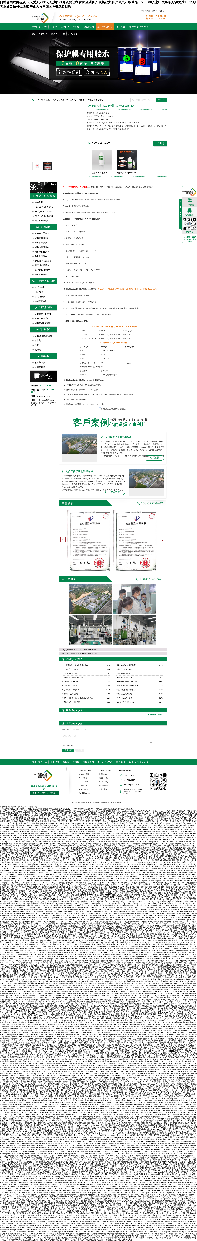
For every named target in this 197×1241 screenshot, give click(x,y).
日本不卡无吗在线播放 (44, 1008)
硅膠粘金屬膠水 (42, 233)
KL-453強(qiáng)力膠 (84, 789)
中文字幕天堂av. (19, 981)
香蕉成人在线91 (99, 852)
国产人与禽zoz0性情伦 (110, 981)
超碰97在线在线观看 (133, 1010)
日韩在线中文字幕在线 (60, 872)
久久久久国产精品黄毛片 (151, 1032)
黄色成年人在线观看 (96, 858)
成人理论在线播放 (81, 961)
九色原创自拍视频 (142, 833)
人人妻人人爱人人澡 (185, 905)
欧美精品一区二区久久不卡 (125, 1098)
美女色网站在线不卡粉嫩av (147, 895)
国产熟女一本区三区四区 (178, 885)
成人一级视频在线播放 (43, 813)
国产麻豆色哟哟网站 (180, 1016)
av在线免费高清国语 (53, 1084)
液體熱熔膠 (40, 367)
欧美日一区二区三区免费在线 (157, 950)
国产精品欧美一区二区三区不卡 (150, 1004)
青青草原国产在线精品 (114, 979)
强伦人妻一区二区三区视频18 (127, 813)
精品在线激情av (183, 928)
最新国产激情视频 (16, 913)
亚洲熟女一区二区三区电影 (89, 950)
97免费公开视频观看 (159, 827)
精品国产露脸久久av (43, 944)
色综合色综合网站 (12, 1074)
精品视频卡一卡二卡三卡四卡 (166, 928)
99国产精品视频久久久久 (92, 846)
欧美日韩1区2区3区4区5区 (127, 1119)
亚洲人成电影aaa (149, 1045)
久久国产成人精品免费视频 (23, 915)
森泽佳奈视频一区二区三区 (141, 1082)
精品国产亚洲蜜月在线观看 (62, 1110)
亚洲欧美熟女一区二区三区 (160, 1117)
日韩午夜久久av (147, 889)
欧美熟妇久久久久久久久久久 (140, 811)
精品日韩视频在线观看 (20, 819)
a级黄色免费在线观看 (131, 922)
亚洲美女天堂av (19, 1047)
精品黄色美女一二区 (141, 1086)
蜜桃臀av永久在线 (163, 1131)
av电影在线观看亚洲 (82, 1127)
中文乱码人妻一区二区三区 (89, 989)
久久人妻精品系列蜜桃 (134, 1014)
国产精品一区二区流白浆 (143, 952)
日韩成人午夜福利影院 (144, 842)
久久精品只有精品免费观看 (177, 1086)
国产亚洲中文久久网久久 (167, 911)
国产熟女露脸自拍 (128, 823)
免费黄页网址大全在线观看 (57, 1098)
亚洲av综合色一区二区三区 (29, 932)
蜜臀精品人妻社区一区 (66, 998)
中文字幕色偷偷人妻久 (8, 897)
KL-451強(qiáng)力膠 (84, 793)
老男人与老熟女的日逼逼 (161, 887)
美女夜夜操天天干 (161, 835)
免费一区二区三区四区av (37, 1045)
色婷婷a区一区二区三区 (165, 895)
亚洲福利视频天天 (6, 977)
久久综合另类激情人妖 (84, 983)
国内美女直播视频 (69, 1119)
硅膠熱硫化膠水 (42, 252)
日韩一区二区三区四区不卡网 (37, 1063)
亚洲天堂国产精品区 (144, 989)
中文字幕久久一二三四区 (30, 1049)
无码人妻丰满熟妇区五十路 (50, 852)
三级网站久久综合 (111, 1047)
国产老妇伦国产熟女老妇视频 (131, 825)
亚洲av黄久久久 (53, 879)
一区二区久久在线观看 (42, 827)
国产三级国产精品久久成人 (51, 1012)
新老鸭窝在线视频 (180, 985)
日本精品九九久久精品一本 (13, 1016)
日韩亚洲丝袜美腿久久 (34, 905)
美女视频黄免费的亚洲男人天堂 (144, 1074)
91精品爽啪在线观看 (170, 922)
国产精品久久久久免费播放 (108, 1002)
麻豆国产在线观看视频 (45, 1131)
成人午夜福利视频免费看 (42, 959)
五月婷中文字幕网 (25, 868)
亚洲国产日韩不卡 (21, 946)
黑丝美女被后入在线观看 (16, 1026)
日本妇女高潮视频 (108, 821)
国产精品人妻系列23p (66, 883)
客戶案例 (120, 27)
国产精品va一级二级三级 (24, 934)
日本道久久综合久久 (99, 1016)
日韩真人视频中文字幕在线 (48, 942)
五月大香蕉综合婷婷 (118, 969)
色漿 (37, 345)
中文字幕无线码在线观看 (145, 823)
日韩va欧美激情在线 (81, 1047)
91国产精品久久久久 (40, 963)
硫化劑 (38, 340)
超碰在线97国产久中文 (179, 887)
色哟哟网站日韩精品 (114, 1084)
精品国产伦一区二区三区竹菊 (58, 1004)
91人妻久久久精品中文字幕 (61, 1090)
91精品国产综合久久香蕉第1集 (57, 846)
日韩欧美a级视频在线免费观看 (99, 901)
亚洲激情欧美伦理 (63, 1086)
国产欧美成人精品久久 (145, 1090)
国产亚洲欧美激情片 (21, 885)
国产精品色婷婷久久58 (102, 969)
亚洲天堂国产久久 (150, 1051)
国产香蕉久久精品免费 (126, 879)
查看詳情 (154, 458)
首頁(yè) (56, 100)
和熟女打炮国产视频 (187, 1037)
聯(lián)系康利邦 (144, 11)
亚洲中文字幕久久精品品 (139, 998)
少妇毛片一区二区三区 (181, 1121)
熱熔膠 (53, 27)
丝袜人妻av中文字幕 (28, 1131)
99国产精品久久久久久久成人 (181, 1110)
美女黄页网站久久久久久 (82, 854)
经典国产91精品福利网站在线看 (20, 909)
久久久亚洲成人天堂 (156, 1055)
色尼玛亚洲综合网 (49, 1024)
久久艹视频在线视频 (133, 946)
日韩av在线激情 (92, 1135)
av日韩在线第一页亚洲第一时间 (183, 989)
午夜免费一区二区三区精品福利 (172, 959)
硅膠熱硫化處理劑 (43, 323)
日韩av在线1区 (39, 1035)
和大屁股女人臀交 (122, 876)
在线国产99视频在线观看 (79, 936)
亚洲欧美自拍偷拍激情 (145, 864)
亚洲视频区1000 (163, 1051)
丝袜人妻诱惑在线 (128, 1076)
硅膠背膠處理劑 (42, 318)
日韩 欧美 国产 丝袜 (130, 1084)
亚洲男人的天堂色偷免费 (134, 862)
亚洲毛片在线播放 (56, 987)
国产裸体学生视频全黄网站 (163, 973)
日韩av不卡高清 (62, 829)
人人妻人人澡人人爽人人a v (68, 885)
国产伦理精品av (49, 985)
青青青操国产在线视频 (143, 1041)
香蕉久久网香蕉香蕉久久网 (141, 827)
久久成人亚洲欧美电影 (12, 979)
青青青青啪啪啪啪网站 (33, 1127)
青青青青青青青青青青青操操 (100, 1059)
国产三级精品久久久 (99, 1084)
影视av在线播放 (87, 1028)
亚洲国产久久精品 (133, 985)
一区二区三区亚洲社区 (24, 881)
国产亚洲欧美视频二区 (20, 1057)
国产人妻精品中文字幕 (150, 1043)
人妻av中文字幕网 (28, 944)
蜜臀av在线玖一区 (72, 1115)
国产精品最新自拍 (138, 983)
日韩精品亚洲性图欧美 (122, 996)
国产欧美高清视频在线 (45, 991)
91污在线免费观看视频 (74, 1063)
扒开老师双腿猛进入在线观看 (28, 815)
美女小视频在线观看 (34, 1135)
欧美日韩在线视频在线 (17, 905)
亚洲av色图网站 (134, 872)
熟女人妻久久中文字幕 (27, 840)
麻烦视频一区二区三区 (34, 1051)
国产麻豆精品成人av (92, 868)
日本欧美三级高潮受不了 (104, 819)
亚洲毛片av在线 (158, 954)
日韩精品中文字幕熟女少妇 (33, 889)
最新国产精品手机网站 (89, 928)
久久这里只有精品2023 (15, 842)
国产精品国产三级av (17, 1002)
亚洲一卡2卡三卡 (15, 844)
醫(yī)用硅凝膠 (41, 220)
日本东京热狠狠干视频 (78, 815)
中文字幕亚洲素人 (135, 815)
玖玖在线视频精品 (98, 825)
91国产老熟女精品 (150, 1080)
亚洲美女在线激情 (48, 922)
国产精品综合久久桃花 (51, 905)
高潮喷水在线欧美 (151, 1127)
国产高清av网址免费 (97, 1045)
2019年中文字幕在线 (177, 938)
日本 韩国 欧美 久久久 (61, 957)
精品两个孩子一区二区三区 (73, 1018)
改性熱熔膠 (40, 362)
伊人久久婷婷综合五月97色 (178, 842)
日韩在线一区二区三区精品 (174, 971)
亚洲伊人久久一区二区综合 (162, 1069)
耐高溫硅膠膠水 (42, 265)
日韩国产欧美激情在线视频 (49, 815)
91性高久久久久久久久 (89, 1080)
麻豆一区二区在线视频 (49, 1002)
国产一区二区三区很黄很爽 (109, 883)
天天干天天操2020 (68, 852)
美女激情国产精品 (88, 1067)
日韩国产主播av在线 (159, 903)
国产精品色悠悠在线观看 (70, 965)
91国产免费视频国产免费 (177, 848)
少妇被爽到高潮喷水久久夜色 (122, 1129)
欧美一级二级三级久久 (51, 1076)
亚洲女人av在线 (100, 977)
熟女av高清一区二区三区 (84, 905)
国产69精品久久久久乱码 (62, 918)
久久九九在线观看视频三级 (78, 915)
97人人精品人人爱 (110, 913)
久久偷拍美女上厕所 (13, 852)
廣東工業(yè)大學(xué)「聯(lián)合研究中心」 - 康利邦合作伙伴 (104, 789)
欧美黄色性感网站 (164, 876)
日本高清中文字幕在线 (187, 846)
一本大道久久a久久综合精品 (179, 1024)
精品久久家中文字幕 (120, 889)
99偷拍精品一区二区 (181, 965)
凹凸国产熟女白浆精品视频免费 (113, 1032)
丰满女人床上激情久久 (8, 959)
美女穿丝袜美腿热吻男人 (126, 858)
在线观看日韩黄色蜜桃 (66, 1030)
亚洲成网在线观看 (96, 1076)
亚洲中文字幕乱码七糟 (86, 1053)
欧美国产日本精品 (91, 876)
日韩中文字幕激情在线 (86, 1139)
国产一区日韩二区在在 (176, 831)
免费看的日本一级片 (179, 897)
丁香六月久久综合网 (86, 1012)
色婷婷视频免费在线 (141, 1129)
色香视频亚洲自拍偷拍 (160, 977)
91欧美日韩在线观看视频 (158, 967)
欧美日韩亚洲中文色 (90, 1069)
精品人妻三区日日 (84, 823)
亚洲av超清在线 (185, 907)
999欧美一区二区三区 (101, 940)
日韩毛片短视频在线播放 (66, 1106)
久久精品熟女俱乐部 (107, 963)
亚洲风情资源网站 (125, 983)
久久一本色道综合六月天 (176, 909)
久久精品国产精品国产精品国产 (85, 864)
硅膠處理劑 (88, 27)
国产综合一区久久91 (63, 895)
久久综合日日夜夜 (165, 1057)
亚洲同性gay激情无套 (147, 1024)
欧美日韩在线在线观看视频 (135, 848)
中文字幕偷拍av (105, 1026)
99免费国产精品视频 (178, 1041)
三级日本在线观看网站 (139, 996)
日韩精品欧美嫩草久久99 (115, 862)
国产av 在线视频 (86, 965)
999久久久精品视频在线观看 (16, 870)
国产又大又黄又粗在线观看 (160, 899)
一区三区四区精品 (30, 821)
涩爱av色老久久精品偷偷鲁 (160, 854)
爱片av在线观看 (181, 1076)
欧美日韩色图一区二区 (87, 1043)
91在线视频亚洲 (90, 948)
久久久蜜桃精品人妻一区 (102, 1092)
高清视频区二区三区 (114, 905)
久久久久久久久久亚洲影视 (18, 856)
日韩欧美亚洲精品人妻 (112, 944)
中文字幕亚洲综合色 (172, 883)
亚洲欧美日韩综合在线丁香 (123, 819)
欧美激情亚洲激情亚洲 (133, 1032)
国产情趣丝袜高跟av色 (11, 835)
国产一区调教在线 (15, 899)
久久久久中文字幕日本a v (106, 948)
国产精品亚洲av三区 (49, 1104)
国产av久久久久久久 (14, 961)
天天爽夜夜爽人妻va (63, 903)
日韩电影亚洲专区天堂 (121, 870)
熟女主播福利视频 (75, 881)
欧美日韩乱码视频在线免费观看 (80, 829)
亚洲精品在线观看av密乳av (42, 881)
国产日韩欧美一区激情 (37, 1092)
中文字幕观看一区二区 (35, 870)
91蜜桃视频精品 (82, 907)
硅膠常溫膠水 (41, 256)
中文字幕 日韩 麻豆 (150, 876)
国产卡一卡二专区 (112, 842)
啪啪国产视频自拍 (49, 961)
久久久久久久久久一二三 (170, 837)
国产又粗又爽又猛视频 (133, 835)
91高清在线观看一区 (130, 1020)
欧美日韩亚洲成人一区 (131, 1037)
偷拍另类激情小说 (173, 957)
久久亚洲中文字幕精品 (177, 1012)
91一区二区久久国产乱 (64, 946)
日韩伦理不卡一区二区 (129, 1108)
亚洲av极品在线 (128, 1041)
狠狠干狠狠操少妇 (54, 823)
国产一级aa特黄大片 (142, 1049)
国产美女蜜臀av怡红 (57, 850)
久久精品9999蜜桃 (58, 959)
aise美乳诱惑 (104, 1000)
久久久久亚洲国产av (23, 1096)
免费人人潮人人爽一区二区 (141, 924)
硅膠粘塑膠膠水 (96, 100)
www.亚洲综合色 (33, 893)
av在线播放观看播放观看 (63, 991)
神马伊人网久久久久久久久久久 (145, 1059)
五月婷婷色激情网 (133, 893)
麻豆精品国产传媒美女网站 (182, 866)
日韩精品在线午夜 (96, 1119)
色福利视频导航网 (87, 1041)
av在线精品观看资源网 (65, 1006)
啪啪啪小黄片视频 (82, 1119)
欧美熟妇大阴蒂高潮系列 (158, 934)
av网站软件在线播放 (67, 901)
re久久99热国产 (164, 840)
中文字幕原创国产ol (69, 893)
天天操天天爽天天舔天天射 (126, 989)
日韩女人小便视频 (182, 870)
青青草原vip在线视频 (28, 1006)
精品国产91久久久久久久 (146, 928)
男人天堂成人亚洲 (116, 1090)
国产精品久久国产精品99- (144, 891)
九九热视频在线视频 (102, 1055)
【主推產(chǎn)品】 (86, 770)
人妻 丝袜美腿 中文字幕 (181, 1039)
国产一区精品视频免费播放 (163, 864)
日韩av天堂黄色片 (152, 983)
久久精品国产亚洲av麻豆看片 (148, 1020)
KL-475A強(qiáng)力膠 (84, 782)
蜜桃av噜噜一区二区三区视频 (185, 895)
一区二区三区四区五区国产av (127, 885)
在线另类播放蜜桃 (116, 1000)
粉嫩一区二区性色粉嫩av (166, 893)
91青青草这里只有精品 (53, 1065)
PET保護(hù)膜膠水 (44, 207)
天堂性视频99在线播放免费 (18, 1098)
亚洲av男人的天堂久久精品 (146, 979)
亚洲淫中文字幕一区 (53, 856)
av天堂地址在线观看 (79, 1090)
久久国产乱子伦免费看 (59, 813)
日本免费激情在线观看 (140, 1123)
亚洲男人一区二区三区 (143, 977)
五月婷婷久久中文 (126, 883)
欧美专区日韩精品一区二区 (27, 954)
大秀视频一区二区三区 (37, 817)
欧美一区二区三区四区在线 (142, 1078)
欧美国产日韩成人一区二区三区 (26, 971)
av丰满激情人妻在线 (159, 1113)
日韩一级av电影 (130, 901)
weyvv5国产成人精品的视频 (31, 969)
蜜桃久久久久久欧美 (87, 977)
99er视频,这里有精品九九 (53, 1125)
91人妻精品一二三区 (137, 907)
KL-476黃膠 (83, 778)
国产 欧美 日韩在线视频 (87, 885)
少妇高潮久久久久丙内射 (96, 842)
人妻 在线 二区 (41, 1074)
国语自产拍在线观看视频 (177, 924)
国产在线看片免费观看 (58, 833)
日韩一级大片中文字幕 (17, 1125)
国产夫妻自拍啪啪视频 (184, 911)
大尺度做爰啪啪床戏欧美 (19, 860)
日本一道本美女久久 (55, 1119)
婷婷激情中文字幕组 (82, 998)
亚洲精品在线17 (13, 1086)
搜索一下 (161, 100)
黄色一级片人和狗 (121, 1102)
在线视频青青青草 (121, 1110)
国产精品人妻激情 (10, 1037)
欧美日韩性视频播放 (34, 1076)
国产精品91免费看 (23, 1090)
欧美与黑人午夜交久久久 (93, 897)
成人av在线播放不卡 (121, 846)
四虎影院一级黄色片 (58, 1022)
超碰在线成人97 (67, 856)
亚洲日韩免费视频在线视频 (15, 1080)
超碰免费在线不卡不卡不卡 (112, 1037)
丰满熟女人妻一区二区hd (132, 965)
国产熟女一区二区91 (115, 971)
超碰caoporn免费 (148, 835)
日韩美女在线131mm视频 (179, 1115)
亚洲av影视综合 (88, 1055)
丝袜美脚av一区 (17, 926)
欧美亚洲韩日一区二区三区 (126, 864)
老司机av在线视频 (145, 831)
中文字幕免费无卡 (115, 823)
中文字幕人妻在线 (75, 846)
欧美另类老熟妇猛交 (45, 918)
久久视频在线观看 (164, 1110)
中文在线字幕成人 (174, 996)
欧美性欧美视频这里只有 (176, 827)
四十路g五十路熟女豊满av (92, 879)
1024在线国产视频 (169, 932)
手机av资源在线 (135, 1043)
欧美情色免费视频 (13, 993)
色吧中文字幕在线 (54, 1074)
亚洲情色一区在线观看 (159, 909)
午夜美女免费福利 (33, 977)
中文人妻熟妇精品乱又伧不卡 (156, 848)
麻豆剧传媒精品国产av (158, 1100)
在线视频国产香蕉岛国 (14, 825)
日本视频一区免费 (188, 918)
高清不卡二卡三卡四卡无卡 (32, 961)
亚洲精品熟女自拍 (163, 813)
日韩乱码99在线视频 (73, 850)
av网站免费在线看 (38, 846)
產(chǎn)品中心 (105, 27)
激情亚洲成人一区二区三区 (37, 1010)
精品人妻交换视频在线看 (21, 829)
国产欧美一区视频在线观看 (15, 928)
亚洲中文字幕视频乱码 (92, 833)
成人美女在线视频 (106, 848)
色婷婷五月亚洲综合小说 (183, 825)
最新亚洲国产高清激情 (51, 901)
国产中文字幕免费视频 (81, 946)
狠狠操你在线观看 (75, 872)
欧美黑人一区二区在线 (159, 918)
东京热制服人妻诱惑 (120, 1127)
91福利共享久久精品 (115, 922)
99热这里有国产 (159, 1078)
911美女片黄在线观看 (120, 872)
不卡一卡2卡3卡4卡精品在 (108, 1133)
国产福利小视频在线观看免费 (63, 954)
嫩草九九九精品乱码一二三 (170, 1032)
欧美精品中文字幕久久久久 (23, 862)
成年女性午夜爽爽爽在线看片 (94, 1018)
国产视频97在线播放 (76, 948)
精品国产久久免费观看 (149, 915)
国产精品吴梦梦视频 (26, 1067)
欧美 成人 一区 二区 (106, 975)
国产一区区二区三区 (94, 1032)
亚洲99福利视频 (100, 918)
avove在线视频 (15, 866)
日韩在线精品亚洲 (107, 1110)
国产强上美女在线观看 (100, 823)
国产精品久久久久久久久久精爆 (181, 981)
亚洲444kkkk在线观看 (176, 835)
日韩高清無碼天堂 (6, 985)
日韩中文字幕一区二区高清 (138, 948)
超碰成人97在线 (8, 837)
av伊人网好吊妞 (125, 924)
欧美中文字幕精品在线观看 (43, 1088)
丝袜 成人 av (126, 827)
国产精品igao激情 (146, 1047)
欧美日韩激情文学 (37, 829)
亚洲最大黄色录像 (145, 1061)
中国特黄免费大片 (13, 1049)
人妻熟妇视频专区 (33, 1039)
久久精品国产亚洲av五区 (58, 928)
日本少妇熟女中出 (72, 989)
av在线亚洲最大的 (28, 866)
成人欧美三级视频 (179, 1057)
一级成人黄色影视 (160, 957)
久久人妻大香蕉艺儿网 (125, 817)
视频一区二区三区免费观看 (146, 897)
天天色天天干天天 (139, 844)
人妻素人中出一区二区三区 (80, 1121)
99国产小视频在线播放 (153, 846)
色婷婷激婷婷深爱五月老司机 (164, 819)
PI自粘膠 (39, 292)
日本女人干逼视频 (67, 1108)
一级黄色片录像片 (13, 883)
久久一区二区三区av (14, 996)
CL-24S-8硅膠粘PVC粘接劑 (86, 650)
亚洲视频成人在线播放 (34, 1024)
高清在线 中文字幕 (145, 885)
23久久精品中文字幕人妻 (45, 866)
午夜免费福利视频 (125, 1123)
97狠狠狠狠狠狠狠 (44, 821)
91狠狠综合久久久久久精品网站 (180, 889)
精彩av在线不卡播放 (69, 907)
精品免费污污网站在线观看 (105, 1125)
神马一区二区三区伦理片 (81, 920)
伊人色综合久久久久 (113, 918)
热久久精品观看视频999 (174, 891)
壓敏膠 (76, 27)
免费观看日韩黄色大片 (37, 1084)
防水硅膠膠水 (41, 274)
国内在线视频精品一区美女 (151, 1010)
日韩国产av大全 (157, 811)
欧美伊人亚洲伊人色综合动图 (166, 1053)
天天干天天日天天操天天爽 (128, 831)
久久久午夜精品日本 (80, 1096)
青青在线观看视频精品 (177, 1123)
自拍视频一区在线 (101, 911)
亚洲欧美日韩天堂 (177, 854)
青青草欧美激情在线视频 (30, 854)
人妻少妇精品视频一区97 (35, 1115)
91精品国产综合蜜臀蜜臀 (101, 854)
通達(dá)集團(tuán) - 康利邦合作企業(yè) (104, 785)
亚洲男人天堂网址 (161, 860)
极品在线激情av (140, 987)
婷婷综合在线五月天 (55, 1010)
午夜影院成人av (112, 1024)
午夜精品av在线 (149, 862)
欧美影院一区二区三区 (122, 874)
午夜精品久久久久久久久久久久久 (53, 831)
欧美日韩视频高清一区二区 (144, 852)
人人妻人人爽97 (110, 1100)
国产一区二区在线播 (12, 911)
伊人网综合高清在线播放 (112, 1076)
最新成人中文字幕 (27, 813)
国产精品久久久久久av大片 (18, 1084)
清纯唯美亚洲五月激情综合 (67, 1139)
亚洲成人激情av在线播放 (99, 946)
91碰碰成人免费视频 (180, 1069)
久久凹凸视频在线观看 (142, 909)
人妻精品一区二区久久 (122, 998)
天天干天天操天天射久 (84, 926)
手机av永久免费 (118, 1067)
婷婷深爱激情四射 (20, 977)
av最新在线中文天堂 (21, 817)
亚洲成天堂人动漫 (22, 1108)
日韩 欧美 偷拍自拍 (108, 1039)
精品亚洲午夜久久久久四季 (36, 837)
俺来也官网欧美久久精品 (32, 811)
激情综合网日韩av (49, 946)
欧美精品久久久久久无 (27, 1074)
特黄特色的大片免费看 (168, 1020)
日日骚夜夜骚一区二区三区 (88, 934)
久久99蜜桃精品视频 (160, 952)
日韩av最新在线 (68, 909)
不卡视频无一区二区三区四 (92, 821)
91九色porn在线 (168, 1018)
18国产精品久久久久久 (162, 1047)
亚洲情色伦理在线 (117, 1035)
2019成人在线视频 (96, 936)
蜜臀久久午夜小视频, (75, 813)
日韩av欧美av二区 (176, 1074)
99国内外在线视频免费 (94, 991)
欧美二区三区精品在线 (45, 1071)
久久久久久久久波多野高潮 (113, 932)
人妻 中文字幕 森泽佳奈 (187, 975)
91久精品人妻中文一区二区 (74, 876)
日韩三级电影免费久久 (168, 815)
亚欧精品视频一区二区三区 (114, 1028)
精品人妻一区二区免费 (134, 1045)
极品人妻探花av (69, 1125)
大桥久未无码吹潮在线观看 (144, 1121)
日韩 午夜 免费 (38, 1037)
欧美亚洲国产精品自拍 (39, 823)
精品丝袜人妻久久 (81, 909)
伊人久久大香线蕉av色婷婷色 (57, 948)
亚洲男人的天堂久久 (96, 913)
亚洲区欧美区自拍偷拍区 (163, 1121)
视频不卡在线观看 (36, 1108)
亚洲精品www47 (109, 991)
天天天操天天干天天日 (126, 913)
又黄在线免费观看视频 (26, 833)
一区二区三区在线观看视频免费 (54, 1135)
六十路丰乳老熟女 (155, 948)
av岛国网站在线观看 (26, 835)
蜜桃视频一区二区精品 (56, 924)
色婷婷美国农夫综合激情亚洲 (101, 920)
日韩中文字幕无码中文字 (27, 957)
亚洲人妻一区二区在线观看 (98, 866)
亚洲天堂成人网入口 (112, 825)
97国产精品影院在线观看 (120, 1051)
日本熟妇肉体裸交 (71, 934)
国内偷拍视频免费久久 (165, 1059)
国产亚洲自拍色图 (9, 1096)
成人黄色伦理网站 (52, 860)
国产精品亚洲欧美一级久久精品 (94, 862)
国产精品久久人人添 (14, 987)
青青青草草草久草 (20, 887)
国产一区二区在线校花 (151, 815)
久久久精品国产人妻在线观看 (122, 909)
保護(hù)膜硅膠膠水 (44, 211)
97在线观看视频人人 (168, 920)
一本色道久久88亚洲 (159, 831)
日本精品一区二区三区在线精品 (163, 821)
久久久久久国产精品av (156, 883)
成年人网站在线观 (107, 868)
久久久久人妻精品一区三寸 (157, 996)
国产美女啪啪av (162, 1012)
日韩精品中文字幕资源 (10, 840)
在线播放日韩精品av (39, 879)
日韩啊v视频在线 (145, 1035)
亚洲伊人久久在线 (69, 913)
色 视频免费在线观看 (28, 993)
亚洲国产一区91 (94, 893)
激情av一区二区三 (58, 821)
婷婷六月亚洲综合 (122, 811)
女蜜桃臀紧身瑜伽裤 (72, 1035)
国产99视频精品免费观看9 (45, 903)
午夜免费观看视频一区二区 (119, 907)
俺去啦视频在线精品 (63, 1113)
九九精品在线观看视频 (20, 967)
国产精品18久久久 (187, 1113)
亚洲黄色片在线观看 (91, 1002)
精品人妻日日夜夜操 (170, 833)
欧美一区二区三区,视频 (69, 1016)
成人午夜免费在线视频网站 (145, 1098)
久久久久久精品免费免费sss (54, 1115)
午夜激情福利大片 (136, 876)
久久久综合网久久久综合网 (35, 1080)
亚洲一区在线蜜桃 (155, 833)
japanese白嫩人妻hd (71, 950)
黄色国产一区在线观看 (180, 852)
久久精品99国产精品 (36, 967)
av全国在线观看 (152, 987)
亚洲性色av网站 (181, 819)
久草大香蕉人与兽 (151, 840)
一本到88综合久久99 (58, 944)
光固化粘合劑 (41, 301)
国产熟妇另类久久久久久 (177, 1119)
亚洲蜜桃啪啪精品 (74, 1098)
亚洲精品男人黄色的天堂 (141, 854)
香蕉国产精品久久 (130, 1090)
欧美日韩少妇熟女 (92, 959)
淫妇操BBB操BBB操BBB (167, 1002)
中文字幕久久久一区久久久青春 (76, 891)
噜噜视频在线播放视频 (124, 959)
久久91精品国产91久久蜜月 (111, 915)
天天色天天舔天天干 (78, 979)
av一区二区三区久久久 (144, 1096)
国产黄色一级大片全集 (146, 860)
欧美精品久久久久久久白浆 (76, 1135)
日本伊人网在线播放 (83, 1065)
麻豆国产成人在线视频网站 (89, 1000)
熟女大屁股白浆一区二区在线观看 (12, 874)
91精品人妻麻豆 (101, 1030)
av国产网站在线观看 (133, 911)
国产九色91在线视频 (176, 850)
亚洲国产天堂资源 (94, 844)
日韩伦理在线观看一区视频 (56, 837)
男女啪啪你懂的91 (29, 998)
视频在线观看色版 (58, 835)
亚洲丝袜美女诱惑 (98, 930)
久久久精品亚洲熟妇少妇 (89, 889)
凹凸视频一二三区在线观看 (141, 903)
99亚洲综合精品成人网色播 (30, 852)
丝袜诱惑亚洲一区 (48, 1127)
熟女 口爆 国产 (163, 881)
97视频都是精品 (72, 1051)
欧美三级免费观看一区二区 (162, 989)
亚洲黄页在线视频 (161, 1067)
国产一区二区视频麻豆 (147, 1053)
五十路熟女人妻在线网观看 (61, 842)
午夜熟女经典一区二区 (124, 844)
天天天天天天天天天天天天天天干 (141, 942)
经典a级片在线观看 (91, 1104)
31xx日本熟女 (146, 872)
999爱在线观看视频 (147, 1067)
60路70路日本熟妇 (34, 887)
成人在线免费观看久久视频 (101, 856)
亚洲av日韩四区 (51, 1080)
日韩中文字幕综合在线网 (21, 950)
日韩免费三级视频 (149, 1014)
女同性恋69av (163, 879)
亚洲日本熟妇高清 (29, 1008)
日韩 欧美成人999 (10, 815)
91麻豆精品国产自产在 (12, 940)
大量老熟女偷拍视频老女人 (56, 989)
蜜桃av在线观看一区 (69, 1129)
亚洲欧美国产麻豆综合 (48, 854)
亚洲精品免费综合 (99, 905)
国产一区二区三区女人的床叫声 (167, 862)
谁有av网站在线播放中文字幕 (133, 840)
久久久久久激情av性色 (80, 1102)
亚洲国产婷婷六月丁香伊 (147, 813)
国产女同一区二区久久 (64, 1094)
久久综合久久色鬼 (88, 811)
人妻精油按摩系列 (75, 1082)
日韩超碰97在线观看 (136, 846)
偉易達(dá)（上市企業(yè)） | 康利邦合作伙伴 (104, 774)
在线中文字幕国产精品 (60, 848)
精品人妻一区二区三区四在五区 (132, 944)
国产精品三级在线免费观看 (67, 969)
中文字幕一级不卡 (85, 930)
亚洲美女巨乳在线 (57, 950)
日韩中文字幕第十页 (33, 1002)
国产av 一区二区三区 (160, 842)
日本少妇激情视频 (44, 842)
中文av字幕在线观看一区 (100, 1065)
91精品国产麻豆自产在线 (43, 915)
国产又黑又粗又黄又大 (35, 1055)
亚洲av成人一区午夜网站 (59, 825)
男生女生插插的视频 (142, 899)
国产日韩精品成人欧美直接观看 (16, 965)
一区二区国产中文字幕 (71, 817)
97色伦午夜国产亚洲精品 (107, 813)
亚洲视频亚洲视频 (115, 1020)
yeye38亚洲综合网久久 (43, 983)
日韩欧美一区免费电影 (27, 1082)
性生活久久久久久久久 (25, 989)
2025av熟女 (70, 819)
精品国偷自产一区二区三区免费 (138, 1115)
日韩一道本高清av (83, 874)
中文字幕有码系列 (176, 1094)
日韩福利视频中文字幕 (106, 1106)
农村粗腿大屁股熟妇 (13, 813)
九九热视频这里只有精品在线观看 (44, 936)
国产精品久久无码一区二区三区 (15, 1000)
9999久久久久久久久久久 (119, 1135)
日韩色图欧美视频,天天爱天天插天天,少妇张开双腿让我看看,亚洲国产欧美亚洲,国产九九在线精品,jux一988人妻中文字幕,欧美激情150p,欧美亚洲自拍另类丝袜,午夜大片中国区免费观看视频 (66, 809)
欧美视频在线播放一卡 (130, 905)
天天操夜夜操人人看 (141, 926)
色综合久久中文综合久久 (175, 903)
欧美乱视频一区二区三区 (184, 1135)
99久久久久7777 (89, 952)
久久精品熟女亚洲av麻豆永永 (34, 1016)
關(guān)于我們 (39, 33)
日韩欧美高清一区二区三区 (29, 1030)
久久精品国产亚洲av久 (116, 957)
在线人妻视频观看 (156, 817)
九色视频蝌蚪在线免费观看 (62, 1008)
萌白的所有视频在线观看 (54, 1018)
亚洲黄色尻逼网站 (61, 952)
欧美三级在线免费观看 (154, 907)
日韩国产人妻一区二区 (95, 815)
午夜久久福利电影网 (182, 993)
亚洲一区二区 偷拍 (117, 1113)
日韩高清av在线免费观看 (172, 811)
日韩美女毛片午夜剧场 (136, 1127)
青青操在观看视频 (114, 1030)
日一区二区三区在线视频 (139, 870)
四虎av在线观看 (180, 1028)
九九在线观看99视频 (132, 1067)
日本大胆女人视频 (18, 850)
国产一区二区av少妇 (67, 905)
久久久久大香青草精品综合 (106, 864)
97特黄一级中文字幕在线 (128, 961)
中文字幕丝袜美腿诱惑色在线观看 (159, 874)
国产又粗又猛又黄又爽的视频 (148, 866)
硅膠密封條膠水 (42, 247)
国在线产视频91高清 (28, 973)
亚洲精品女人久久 (122, 948)
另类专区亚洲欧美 (139, 959)
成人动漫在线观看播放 (70, 1078)
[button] (162, 539)
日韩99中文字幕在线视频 (165, 944)
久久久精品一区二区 (181, 864)
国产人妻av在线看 (127, 852)
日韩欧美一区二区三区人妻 (92, 1022)
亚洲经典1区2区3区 (181, 1043)
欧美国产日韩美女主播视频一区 (147, 858)
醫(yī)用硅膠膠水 (42, 270)
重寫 (80, 750)
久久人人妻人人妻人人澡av (23, 1113)
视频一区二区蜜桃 (147, 850)
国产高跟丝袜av (5, 819)
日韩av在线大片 (43, 850)
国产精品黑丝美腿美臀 (122, 975)
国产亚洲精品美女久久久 (112, 936)
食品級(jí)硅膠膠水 (43, 261)
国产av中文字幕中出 (11, 895)
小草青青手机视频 (110, 858)
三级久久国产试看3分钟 (44, 973)
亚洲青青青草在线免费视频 (64, 866)
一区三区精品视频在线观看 (104, 942)
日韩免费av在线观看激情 (32, 1078)
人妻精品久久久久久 (29, 952)
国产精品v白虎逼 (106, 870)
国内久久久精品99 (165, 858)
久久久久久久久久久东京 (52, 1053)
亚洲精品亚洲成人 (10, 833)
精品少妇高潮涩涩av (166, 965)
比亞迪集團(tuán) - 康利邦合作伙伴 (104, 782)
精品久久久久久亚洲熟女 (103, 1006)
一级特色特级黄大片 (163, 1045)
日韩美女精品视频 (102, 1020)
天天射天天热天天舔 (180, 856)
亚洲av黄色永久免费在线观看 (18, 876)
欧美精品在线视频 (159, 1006)
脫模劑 (38, 349)
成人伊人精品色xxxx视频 (176, 1035)
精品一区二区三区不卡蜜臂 (186, 1002)
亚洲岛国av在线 (104, 938)
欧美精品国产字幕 (182, 815)
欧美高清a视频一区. (161, 889)
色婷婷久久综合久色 (39, 909)
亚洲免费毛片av (150, 938)
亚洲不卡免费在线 (110, 1119)
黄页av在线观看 (50, 870)
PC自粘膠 (39, 287)
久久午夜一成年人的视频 (48, 1030)
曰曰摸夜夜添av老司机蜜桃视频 (177, 1102)
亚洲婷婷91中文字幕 (65, 1047)
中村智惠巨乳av (116, 840)
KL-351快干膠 (84, 774)
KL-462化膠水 (84, 785)
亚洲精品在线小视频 (81, 899)
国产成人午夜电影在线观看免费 (64, 983)
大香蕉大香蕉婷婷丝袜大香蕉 (13, 1106)
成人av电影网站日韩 (113, 852)
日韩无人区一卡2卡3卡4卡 (41, 872)
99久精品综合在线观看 (163, 901)
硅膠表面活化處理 (43, 314)
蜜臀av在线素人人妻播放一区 (50, 893)
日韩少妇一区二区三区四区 (163, 1028)
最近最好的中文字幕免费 (109, 987)
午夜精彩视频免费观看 (57, 1063)
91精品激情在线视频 (41, 934)
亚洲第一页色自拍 (162, 1024)
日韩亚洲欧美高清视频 (164, 979)
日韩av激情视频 (185, 883)
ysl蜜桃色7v (178, 868)
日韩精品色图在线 (50, 1106)
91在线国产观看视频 (119, 1026)
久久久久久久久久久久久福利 (66, 1024)
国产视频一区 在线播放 (109, 887)
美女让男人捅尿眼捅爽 (65, 864)
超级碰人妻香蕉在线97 (135, 940)
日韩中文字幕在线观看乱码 (184, 944)
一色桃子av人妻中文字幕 (16, 1051)
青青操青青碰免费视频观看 (121, 903)
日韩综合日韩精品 (165, 856)
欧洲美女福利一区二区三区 (164, 961)
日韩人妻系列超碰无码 (76, 1100)
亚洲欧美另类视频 (173, 1100)
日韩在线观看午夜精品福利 (115, 930)
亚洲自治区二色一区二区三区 (123, 1006)
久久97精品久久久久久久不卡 (76, 844)
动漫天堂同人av (98, 983)
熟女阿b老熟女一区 (66, 1076)
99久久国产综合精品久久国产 (62, 840)
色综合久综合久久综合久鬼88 (120, 854)
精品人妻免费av (116, 1041)
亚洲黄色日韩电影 (141, 1055)
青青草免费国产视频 (127, 899)
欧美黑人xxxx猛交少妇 (87, 1051)
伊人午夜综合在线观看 (49, 1000)
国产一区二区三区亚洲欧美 (107, 928)
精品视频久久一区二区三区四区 (107, 952)
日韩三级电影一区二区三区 (71, 811)
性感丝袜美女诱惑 (62, 1032)
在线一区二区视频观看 (100, 829)
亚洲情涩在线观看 (88, 872)
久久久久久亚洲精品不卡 (106, 1049)
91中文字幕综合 (39, 862)
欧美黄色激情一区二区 (24, 1094)
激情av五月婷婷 (71, 1014)
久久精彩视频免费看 (88, 850)
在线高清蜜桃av (9, 1108)
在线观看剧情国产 (130, 895)
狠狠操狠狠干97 (161, 1119)
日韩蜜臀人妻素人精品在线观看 (29, 922)
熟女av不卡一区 (167, 868)
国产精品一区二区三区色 (37, 1069)
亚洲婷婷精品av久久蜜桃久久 (53, 891)
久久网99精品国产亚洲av (166, 913)
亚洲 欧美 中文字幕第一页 (85, 819)
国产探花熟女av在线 (111, 899)
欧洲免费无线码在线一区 (117, 985)
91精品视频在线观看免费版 (104, 1053)
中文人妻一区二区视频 (88, 1115)
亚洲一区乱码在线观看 (78, 1004)
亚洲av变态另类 (82, 893)
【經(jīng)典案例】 (105, 770)
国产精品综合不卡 (130, 957)
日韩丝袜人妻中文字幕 (60, 915)
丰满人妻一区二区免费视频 (89, 1074)
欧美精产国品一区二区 (152, 920)
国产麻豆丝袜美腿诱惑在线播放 (104, 837)
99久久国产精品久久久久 (11, 1053)
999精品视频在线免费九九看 (44, 1113)
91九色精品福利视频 (106, 1082)
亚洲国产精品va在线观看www (185, 961)
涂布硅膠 (39, 202)
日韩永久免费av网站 (93, 1108)
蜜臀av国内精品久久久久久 (51, 965)
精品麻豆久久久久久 (34, 1014)
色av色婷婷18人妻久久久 (11, 864)
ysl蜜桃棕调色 (31, 1117)
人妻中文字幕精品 (119, 893)
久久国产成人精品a (31, 926)
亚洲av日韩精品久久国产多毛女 (91, 817)
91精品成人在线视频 (93, 827)
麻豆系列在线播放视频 (146, 961)
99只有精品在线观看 (103, 1051)
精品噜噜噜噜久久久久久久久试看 (122, 1055)
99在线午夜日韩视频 (149, 1110)
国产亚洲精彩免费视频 (171, 907)
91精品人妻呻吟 (81, 901)
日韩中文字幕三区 (178, 874)
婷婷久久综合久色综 (126, 987)
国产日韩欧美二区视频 (75, 833)
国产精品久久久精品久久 (146, 1119)
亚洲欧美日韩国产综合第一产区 (147, 981)
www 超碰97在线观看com (68, 942)
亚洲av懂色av (132, 866)
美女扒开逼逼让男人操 (149, 946)
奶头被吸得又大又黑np (71, 911)
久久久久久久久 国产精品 (165, 1098)
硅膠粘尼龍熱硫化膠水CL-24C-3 (88, 653)
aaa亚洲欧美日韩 (9, 846)
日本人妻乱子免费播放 (117, 911)
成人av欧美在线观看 (145, 957)
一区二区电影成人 (122, 991)
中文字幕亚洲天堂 (143, 971)
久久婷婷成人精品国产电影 (73, 987)
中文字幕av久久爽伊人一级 (152, 1018)
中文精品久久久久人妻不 (152, 1016)
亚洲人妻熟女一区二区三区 (182, 1026)
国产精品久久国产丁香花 (121, 856)
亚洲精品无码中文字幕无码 (112, 897)
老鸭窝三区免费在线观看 (151, 825)
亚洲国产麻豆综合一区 (100, 985)
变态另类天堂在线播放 (37, 860)
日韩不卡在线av (20, 837)
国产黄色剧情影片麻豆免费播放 (123, 833)
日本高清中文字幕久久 (31, 1059)
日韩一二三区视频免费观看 (177, 823)
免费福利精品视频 (47, 887)
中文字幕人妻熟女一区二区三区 (87, 870)
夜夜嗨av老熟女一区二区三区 (156, 844)
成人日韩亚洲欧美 (75, 887)
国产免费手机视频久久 (77, 827)
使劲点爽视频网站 (129, 979)
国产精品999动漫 (178, 876)
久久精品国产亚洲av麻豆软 (111, 827)
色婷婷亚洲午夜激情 (153, 837)
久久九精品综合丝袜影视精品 (16, 893)
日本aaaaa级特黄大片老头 (95, 979)
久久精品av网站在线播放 (125, 1049)
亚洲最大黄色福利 (33, 1000)
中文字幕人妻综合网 (17, 891)
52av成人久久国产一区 (34, 891)
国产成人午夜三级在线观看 (128, 1024)
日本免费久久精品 (109, 817)
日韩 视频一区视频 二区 (83, 852)
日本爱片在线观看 (11, 872)
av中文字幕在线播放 (85, 1014)
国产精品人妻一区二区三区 (32, 901)
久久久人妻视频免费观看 (148, 1063)
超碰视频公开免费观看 (104, 872)
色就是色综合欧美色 (69, 874)
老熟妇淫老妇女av (91, 975)
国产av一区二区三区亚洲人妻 (14, 938)
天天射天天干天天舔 (40, 924)
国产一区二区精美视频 (54, 817)
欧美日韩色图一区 (164, 1063)
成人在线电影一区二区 (153, 1071)
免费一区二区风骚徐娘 (49, 1121)
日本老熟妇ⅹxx (106, 833)
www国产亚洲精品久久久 (60, 827)
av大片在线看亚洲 (73, 837)
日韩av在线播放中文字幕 (38, 1098)
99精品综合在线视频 (143, 918)
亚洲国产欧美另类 (61, 932)
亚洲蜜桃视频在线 (178, 901)
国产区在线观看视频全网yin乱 (184, 1059)
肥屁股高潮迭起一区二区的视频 (80, 825)
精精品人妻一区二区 (37, 1065)
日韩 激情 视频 (74, 848)
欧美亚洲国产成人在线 (44, 844)
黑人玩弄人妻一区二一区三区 (73, 981)
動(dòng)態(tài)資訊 (138, 27)
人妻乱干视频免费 (63, 936)
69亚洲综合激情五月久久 (46, 1032)
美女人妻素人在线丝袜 (148, 1012)
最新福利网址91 (94, 1110)
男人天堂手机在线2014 (27, 920)
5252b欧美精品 (175, 1051)
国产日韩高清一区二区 (174, 942)
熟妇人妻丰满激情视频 (149, 893)
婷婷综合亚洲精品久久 (47, 975)
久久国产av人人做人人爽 (187, 817)
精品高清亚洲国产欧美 (127, 842)
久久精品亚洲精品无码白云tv (87, 1133)
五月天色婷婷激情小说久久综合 (59, 1102)
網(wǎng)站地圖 (158, 11)
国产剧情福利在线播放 (43, 835)
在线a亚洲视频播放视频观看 (117, 1016)
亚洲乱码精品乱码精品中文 (91, 1039)
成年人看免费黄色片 (127, 1137)
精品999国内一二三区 (21, 1041)
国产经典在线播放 (29, 903)
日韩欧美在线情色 (127, 926)
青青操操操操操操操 (174, 926)
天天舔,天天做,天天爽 (44, 840)
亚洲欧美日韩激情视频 (186, 1088)
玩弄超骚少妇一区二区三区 (100, 903)
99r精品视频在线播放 (165, 940)
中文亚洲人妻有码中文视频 (123, 1086)
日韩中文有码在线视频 (29, 864)
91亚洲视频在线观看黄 (143, 1076)
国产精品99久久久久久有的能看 (100, 909)
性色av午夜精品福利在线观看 (122, 1059)
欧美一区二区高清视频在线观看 (146, 879)
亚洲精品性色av (181, 920)
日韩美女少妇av (28, 987)
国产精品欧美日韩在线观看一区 (58, 1045)
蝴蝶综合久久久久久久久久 (97, 973)
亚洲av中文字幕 (107, 846)
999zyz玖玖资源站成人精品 (72, 862)
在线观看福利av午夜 (136, 993)
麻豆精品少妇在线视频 (170, 846)
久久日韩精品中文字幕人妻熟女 (88, 1137)
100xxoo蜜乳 (97, 965)
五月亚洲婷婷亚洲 (170, 817)
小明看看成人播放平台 (35, 985)
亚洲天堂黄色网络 (142, 934)
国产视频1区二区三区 (175, 829)
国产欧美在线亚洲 (25, 924)
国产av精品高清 (80, 883)
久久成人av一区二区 (59, 1026)
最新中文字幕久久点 (60, 881)
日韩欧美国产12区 (150, 1094)
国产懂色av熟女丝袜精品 (183, 969)
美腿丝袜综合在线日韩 (37, 856)
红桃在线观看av (95, 915)
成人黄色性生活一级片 (158, 926)
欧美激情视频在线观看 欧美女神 (55, 1055)
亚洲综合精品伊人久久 (93, 981)
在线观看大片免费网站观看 (80, 903)
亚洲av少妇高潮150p (69, 1053)
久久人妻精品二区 (29, 825)
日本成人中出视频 (152, 856)
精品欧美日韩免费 (28, 844)
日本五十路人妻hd (77, 868)
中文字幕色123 (79, 1108)
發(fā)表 (68, 750)
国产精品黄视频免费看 (179, 1045)
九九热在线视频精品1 (175, 934)
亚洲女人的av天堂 (168, 870)
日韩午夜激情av (107, 893)
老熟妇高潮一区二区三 (118, 940)
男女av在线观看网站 (173, 1006)
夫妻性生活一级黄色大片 (90, 963)
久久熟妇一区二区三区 (133, 1131)
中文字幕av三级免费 (117, 1004)
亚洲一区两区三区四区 (183, 946)
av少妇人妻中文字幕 (167, 1135)
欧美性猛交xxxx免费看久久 (12, 903)
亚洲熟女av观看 (150, 944)
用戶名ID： (66, 729)
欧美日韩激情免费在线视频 (15, 1024)
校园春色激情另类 (140, 883)
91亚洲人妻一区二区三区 (157, 829)
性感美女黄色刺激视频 (86, 942)
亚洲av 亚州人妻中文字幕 (148, 905)
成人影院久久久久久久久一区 (47, 998)
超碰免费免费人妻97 (74, 1055)
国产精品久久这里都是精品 (108, 934)
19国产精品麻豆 (51, 885)
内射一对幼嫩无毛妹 (41, 911)
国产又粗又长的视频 (44, 848)
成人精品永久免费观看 (70, 1012)
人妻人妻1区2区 (50, 1037)
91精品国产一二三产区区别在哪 (174, 1129)
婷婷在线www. (12, 922)
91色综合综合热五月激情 (46, 897)
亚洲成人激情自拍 (67, 993)
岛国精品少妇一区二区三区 (26, 1129)
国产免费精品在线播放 (188, 983)
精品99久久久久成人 (13, 1131)
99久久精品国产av (59, 844)
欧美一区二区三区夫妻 (74, 821)
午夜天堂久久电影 (161, 850)
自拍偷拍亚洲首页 (108, 844)
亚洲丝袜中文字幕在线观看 (145, 936)
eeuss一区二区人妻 (53, 1016)
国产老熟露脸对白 (9, 881)
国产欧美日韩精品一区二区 (89, 848)
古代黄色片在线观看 (79, 842)
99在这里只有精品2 (30, 1123)
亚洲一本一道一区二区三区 (74, 938)
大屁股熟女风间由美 (134, 1018)
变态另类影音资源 (111, 983)
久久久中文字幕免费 (118, 938)
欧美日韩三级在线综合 (118, 1065)
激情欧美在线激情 (79, 991)
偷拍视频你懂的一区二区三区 (84, 1020)
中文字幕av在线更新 (65, 1020)
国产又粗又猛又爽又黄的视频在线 (121, 829)
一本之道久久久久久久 (64, 922)
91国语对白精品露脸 (48, 899)
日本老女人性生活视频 (126, 891)
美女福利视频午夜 (91, 938)
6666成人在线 (65, 815)
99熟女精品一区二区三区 (146, 1084)
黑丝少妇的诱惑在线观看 (73, 1069)
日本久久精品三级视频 (15, 831)
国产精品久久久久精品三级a (145, 1137)
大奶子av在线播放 (45, 926)
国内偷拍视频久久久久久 (109, 831)
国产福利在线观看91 (80, 1110)
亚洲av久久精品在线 (47, 932)
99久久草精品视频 (157, 971)
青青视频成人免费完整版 (125, 837)
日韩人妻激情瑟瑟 (181, 948)
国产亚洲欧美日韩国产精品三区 (11, 811)
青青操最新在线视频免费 (69, 971)
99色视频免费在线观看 (130, 1104)
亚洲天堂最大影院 (54, 963)
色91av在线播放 (159, 942)
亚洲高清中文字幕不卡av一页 (135, 950)
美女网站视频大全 (174, 844)
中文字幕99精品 (139, 868)
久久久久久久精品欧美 (179, 1047)
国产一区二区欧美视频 (71, 889)
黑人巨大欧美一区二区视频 (60, 979)
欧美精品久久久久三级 (179, 813)
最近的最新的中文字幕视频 (143, 819)
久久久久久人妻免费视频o (163, 963)
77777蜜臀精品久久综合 (114, 895)
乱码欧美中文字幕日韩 (85, 969)
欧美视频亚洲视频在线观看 (106, 885)
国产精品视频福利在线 (108, 989)
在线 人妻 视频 (58, 926)
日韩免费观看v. (140, 837)
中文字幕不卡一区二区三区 (24, 1028)
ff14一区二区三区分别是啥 (123, 1074)
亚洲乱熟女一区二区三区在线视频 (118, 1071)
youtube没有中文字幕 (129, 860)
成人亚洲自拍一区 (35, 946)
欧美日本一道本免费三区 (84, 993)
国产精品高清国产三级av (170, 930)
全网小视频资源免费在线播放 (24, 983)
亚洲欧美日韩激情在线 (150, 965)
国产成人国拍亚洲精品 (25, 959)
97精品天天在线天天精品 (115, 835)
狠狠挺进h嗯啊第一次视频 (9, 848)
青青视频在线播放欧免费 (177, 860)
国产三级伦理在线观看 (41, 1043)
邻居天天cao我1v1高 (19, 907)
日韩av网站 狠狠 (39, 989)
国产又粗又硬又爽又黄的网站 (49, 971)
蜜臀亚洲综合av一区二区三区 (42, 868)
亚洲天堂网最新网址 (53, 1092)
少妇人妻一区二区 (150, 940)
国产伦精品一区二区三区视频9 (102, 874)
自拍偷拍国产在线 (34, 907)
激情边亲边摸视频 (187, 1032)
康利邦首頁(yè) (39, 27)
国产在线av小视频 (167, 825)
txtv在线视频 (74, 1086)
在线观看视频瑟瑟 (72, 977)
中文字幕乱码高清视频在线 (34, 1018)
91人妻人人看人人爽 (164, 897)
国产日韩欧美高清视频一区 (168, 987)
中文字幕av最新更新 (186, 987)
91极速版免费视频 (131, 1004)
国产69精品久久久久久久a (75, 959)
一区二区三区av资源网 (57, 819)
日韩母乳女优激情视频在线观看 (54, 1014)
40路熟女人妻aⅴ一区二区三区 (51, 1039)
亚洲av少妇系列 (24, 823)
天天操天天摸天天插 (99, 971)
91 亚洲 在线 (144, 967)
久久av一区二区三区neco (96, 835)
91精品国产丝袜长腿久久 (81, 922)
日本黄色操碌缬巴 (94, 1008)
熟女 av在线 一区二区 (110, 891)
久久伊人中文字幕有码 (131, 1012)
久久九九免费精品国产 (135, 1094)
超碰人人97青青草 (128, 936)
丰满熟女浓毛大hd (146, 1028)
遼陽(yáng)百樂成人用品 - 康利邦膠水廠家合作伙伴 (104, 778)
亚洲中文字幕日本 (18, 1115)
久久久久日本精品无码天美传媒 (122, 1117)
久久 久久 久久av (20, 985)
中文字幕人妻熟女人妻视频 (51, 811)
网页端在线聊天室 (42, 825)
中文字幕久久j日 (190, 872)
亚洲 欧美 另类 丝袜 (36, 1057)
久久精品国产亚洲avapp (14, 889)
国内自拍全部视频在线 (129, 1069)
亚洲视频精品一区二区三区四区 (173, 1071)
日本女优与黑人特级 (145, 1069)
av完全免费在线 (137, 920)
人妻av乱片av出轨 (174, 918)
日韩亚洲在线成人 (50, 1041)
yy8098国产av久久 (10, 957)
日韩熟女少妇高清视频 (92, 987)
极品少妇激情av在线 (33, 1020)
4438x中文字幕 (160, 891)
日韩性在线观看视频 (72, 924)
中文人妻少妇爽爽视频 (144, 887)
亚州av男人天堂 (63, 1002)
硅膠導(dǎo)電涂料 (43, 336)
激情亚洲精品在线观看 (82, 840)
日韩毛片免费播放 (156, 1049)
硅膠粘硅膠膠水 (42, 242)
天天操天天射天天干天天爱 (38, 819)
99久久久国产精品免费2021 (129, 1002)
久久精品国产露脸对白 (31, 996)
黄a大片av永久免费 (50, 1051)
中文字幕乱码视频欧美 (61, 940)
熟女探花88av (83, 1057)
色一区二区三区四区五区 (134, 938)
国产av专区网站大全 (55, 909)
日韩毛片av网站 (55, 874)
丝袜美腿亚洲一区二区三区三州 (65, 1049)
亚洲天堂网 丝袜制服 (42, 833)
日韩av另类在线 (31, 850)
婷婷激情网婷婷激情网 (181, 979)
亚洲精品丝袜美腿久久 (60, 1067)
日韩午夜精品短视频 (49, 969)
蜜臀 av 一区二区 (174, 1113)
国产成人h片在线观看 (153, 868)
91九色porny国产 (63, 1104)
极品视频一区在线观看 (44, 1110)
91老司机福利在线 (117, 901)
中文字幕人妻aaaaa (140, 829)
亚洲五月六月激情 (160, 823)
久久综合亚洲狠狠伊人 (68, 1133)
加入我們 (72, 33)
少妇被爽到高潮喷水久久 (180, 1139)
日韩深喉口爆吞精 (31, 842)
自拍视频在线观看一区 (165, 985)
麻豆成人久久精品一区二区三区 (14, 1020)
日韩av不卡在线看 (150, 1039)
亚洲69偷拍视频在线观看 (116, 1014)
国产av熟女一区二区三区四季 (22, 1035)
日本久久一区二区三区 (18, 1119)
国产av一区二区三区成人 (134, 1080)
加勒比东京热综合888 (23, 846)
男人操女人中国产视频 (169, 1088)
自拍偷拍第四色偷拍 (166, 1043)
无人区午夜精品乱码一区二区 (134, 932)
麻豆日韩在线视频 (122, 821)
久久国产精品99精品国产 (165, 1000)
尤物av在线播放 (86, 837)
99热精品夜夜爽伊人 (181, 1096)
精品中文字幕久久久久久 (70, 1074)
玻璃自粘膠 (40, 296)
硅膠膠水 (65, 27)
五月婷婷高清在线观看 (10, 1082)
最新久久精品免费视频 (142, 817)
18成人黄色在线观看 (96, 899)
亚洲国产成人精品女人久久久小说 (88, 860)
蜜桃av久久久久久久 (46, 858)
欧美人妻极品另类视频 (79, 973)
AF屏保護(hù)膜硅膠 (44, 216)
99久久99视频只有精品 (126, 887)
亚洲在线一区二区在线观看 (79, 1045)
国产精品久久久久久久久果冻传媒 (116, 815)
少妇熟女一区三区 (104, 1035)
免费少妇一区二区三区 (30, 858)
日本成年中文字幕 (13, 969)
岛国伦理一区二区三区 (183, 821)
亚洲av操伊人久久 (85, 971)
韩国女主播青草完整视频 (14, 821)
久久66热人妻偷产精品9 (117, 1115)
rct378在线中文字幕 (33, 1012)
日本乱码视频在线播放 (10, 924)
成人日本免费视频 (90, 813)
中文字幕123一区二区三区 (53, 889)
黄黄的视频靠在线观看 (74, 831)
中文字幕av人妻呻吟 (32, 1022)
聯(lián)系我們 (58, 33)
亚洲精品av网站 (82, 1088)
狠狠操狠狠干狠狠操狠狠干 (169, 983)
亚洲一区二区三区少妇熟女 (183, 940)
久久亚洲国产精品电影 (99, 922)
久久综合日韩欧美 (165, 866)
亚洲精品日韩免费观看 (149, 911)
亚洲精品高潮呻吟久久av (97, 1096)
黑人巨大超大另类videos (14, 1110)
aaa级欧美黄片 (175, 899)
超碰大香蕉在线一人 (63, 985)
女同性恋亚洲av (112, 977)
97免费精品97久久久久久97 (99, 907)
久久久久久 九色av (27, 979)
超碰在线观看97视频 (78, 895)
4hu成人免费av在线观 (189, 957)
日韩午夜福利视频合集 (185, 932)
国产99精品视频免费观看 (9, 920)
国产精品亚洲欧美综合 (138, 874)
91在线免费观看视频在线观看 (140, 821)
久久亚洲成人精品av (135, 1016)
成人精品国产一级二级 (153, 930)
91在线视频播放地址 (148, 1131)
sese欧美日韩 (167, 1016)
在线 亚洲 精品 (164, 981)
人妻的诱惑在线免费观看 (91, 887)
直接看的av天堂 (119, 848)
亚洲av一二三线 (38, 895)
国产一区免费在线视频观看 (105, 811)
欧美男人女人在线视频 (69, 823)
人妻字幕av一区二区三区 (30, 883)
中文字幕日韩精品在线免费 (111, 860)
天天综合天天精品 (113, 926)
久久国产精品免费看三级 (45, 952)
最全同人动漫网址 (60, 1071)
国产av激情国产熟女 (19, 1063)
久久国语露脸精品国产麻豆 (52, 913)
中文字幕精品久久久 (17, 1117)
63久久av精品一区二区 (127, 934)
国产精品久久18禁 (75, 952)
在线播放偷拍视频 (57, 876)
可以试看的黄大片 (170, 1030)
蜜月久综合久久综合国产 (134, 881)
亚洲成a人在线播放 (14, 944)
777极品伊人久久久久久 (177, 1082)
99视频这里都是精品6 (176, 950)
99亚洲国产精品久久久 (75, 944)
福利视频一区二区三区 (12, 973)
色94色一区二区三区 (81, 1076)
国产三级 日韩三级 (184, 1053)
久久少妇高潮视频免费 (142, 1117)
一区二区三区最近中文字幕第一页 (148, 1008)
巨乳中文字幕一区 (73, 1026)
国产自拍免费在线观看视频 (37, 1100)
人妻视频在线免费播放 (107, 876)
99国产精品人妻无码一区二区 (168, 915)
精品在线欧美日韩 (150, 1026)
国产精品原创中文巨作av (117, 866)
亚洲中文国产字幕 (154, 870)
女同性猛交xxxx (49, 829)
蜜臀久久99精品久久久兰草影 (106, 850)
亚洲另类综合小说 (180, 963)
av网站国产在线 (31, 1026)
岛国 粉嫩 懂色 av (95, 961)
